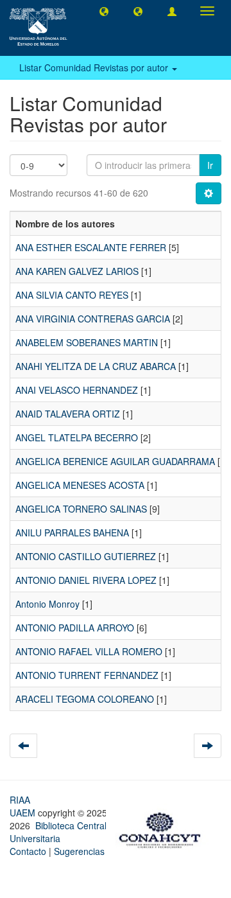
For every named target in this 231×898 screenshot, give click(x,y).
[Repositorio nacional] (163, 828)
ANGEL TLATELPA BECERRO (76, 437)
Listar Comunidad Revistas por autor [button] (95, 67)
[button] (104, 11)
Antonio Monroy (47, 603)
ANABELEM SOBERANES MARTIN (86, 342)
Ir (210, 165)
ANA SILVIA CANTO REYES (71, 294)
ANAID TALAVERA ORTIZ (67, 413)
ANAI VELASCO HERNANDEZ (76, 389)
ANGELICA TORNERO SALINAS (81, 508)
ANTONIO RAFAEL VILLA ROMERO (88, 651)
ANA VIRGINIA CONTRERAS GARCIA (92, 318)
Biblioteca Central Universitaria (58, 832)
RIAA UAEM (24, 806)
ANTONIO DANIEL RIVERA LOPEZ (86, 580)
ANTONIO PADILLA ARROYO (74, 627)
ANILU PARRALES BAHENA (72, 532)
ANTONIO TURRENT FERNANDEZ (86, 675)
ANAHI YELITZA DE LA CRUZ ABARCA (95, 366)
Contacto (28, 851)
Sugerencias (79, 851)
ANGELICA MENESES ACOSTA (79, 485)
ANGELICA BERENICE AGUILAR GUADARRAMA (115, 461)
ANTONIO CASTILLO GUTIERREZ (85, 556)
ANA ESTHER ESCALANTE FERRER (90, 247)
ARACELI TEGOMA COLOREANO (84, 698)
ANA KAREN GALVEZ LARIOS (77, 271)
